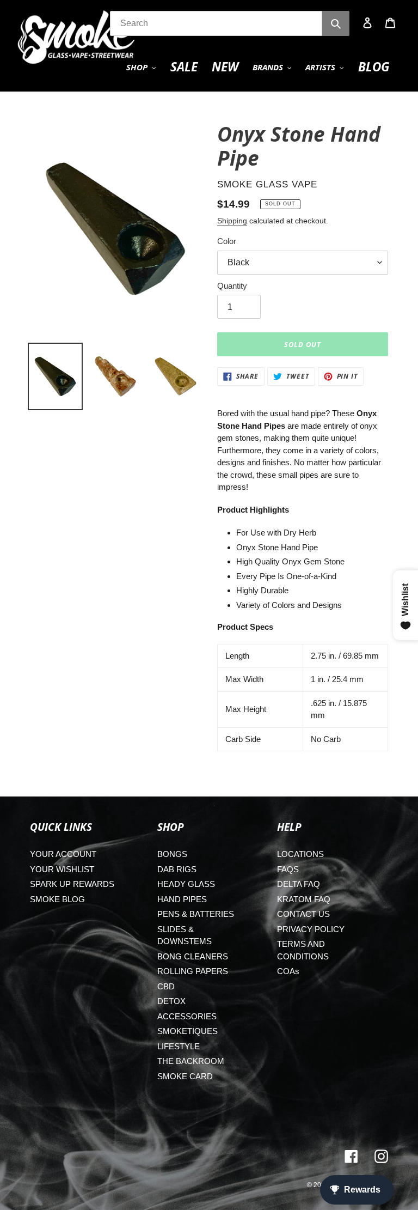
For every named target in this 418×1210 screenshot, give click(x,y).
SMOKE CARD (185, 1076)
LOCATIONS (300, 854)
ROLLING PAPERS (192, 971)
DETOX (171, 1001)
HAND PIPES (182, 899)
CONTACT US (303, 914)
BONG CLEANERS (192, 956)
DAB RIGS (176, 869)
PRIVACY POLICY (311, 929)
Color (226, 241)
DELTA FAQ (298, 884)
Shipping (232, 220)
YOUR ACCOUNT (63, 854)
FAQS (288, 869)
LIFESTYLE (178, 1046)
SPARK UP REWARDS (72, 884)
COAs (288, 971)
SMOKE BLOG (57, 899)
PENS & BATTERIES (195, 914)
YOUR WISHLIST (62, 869)
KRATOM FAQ (303, 899)
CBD (166, 986)
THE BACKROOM (190, 1061)
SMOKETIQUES (187, 1031)
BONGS (172, 854)
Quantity (232, 285)
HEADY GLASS (186, 884)
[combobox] (216, 23)
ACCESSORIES (187, 1016)
